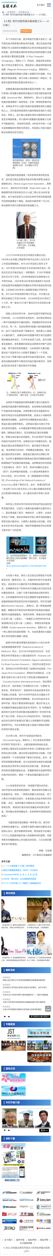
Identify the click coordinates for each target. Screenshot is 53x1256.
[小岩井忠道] (9, 1117)
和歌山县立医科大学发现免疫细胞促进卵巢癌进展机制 (24, 980)
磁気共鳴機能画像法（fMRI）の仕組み (20, 870)
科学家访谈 (24, 12)
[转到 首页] (3, 12)
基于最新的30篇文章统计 (40, 1016)
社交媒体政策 (26, 1243)
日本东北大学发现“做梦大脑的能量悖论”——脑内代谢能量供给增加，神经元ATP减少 (26, 995)
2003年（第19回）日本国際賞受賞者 (19, 879)
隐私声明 (44, 1240)
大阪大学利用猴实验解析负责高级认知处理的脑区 (22, 1009)
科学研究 (11, 12)
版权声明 (32, 1240)
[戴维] (42, 1117)
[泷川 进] (25, 1117)
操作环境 (20, 1240)
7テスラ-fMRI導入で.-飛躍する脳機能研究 (22, 883)
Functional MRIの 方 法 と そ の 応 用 (20, 874)
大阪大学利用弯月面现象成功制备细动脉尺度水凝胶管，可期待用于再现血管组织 (26, 1002)
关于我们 (41, 5)
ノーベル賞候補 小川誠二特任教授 (18, 866)
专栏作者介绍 (13, 1102)
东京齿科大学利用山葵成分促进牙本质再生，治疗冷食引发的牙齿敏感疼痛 (26, 987)
